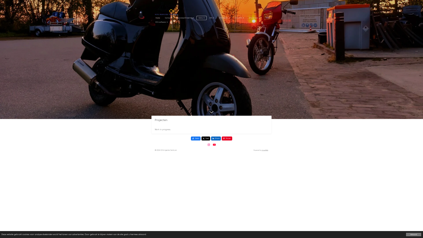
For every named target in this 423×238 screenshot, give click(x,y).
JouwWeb (265, 150)
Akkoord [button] (413, 234)
